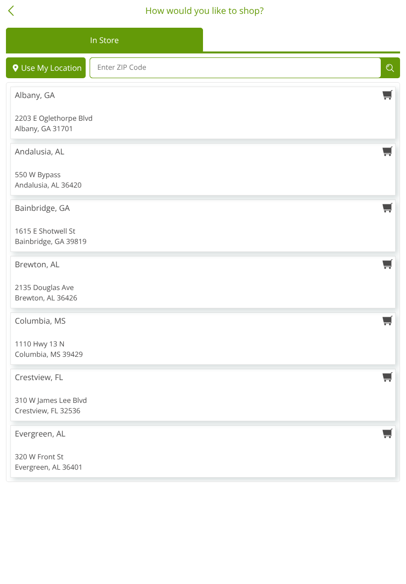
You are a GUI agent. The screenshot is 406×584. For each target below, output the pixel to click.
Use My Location (51, 67)
